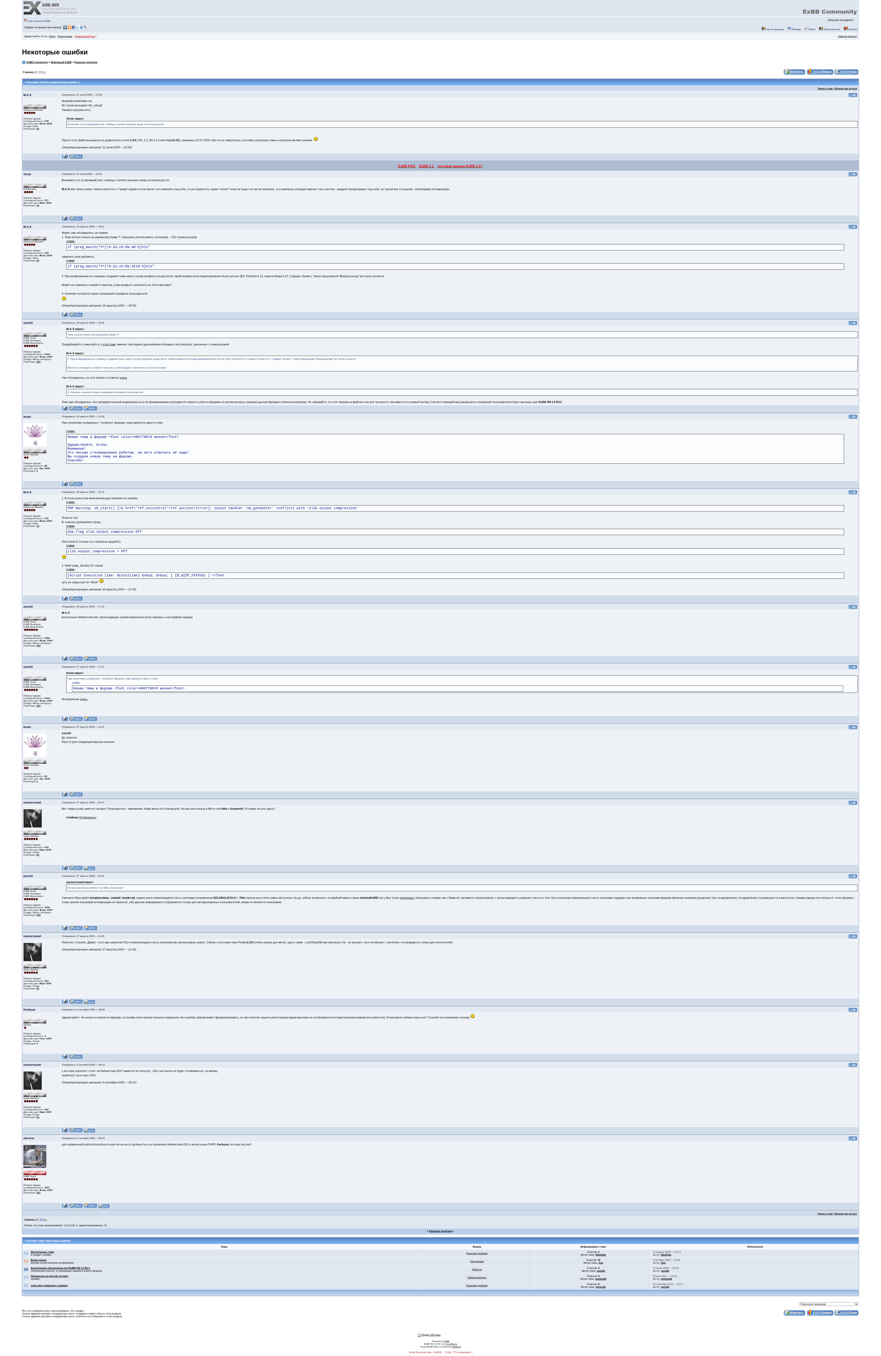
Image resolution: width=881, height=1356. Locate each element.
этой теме (109, 344)
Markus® (456, 1347)
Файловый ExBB (61, 62)
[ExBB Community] (51, 14)
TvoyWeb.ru (451, 1344)
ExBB (446, 1341)
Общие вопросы (476, 1277)
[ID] (853, 96)
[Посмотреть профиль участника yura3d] (65, 410)
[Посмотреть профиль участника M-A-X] (65, 158)
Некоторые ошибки (55, 52)
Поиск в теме (825, 88)
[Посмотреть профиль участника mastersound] (65, 869)
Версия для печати (846, 88)
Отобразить (87, 817)
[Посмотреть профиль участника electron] (65, 1207)
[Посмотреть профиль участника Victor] (65, 220)
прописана (407, 897)
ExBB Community (37, 62)
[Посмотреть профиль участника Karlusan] (65, 1058)
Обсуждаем (477, 1261)
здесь (123, 377)
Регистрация (65, 36)
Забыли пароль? (847, 36)
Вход (52, 36)
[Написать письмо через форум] (76, 158)
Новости (477, 1269)
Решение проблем (85, 62)
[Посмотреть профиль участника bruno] (65, 485)
